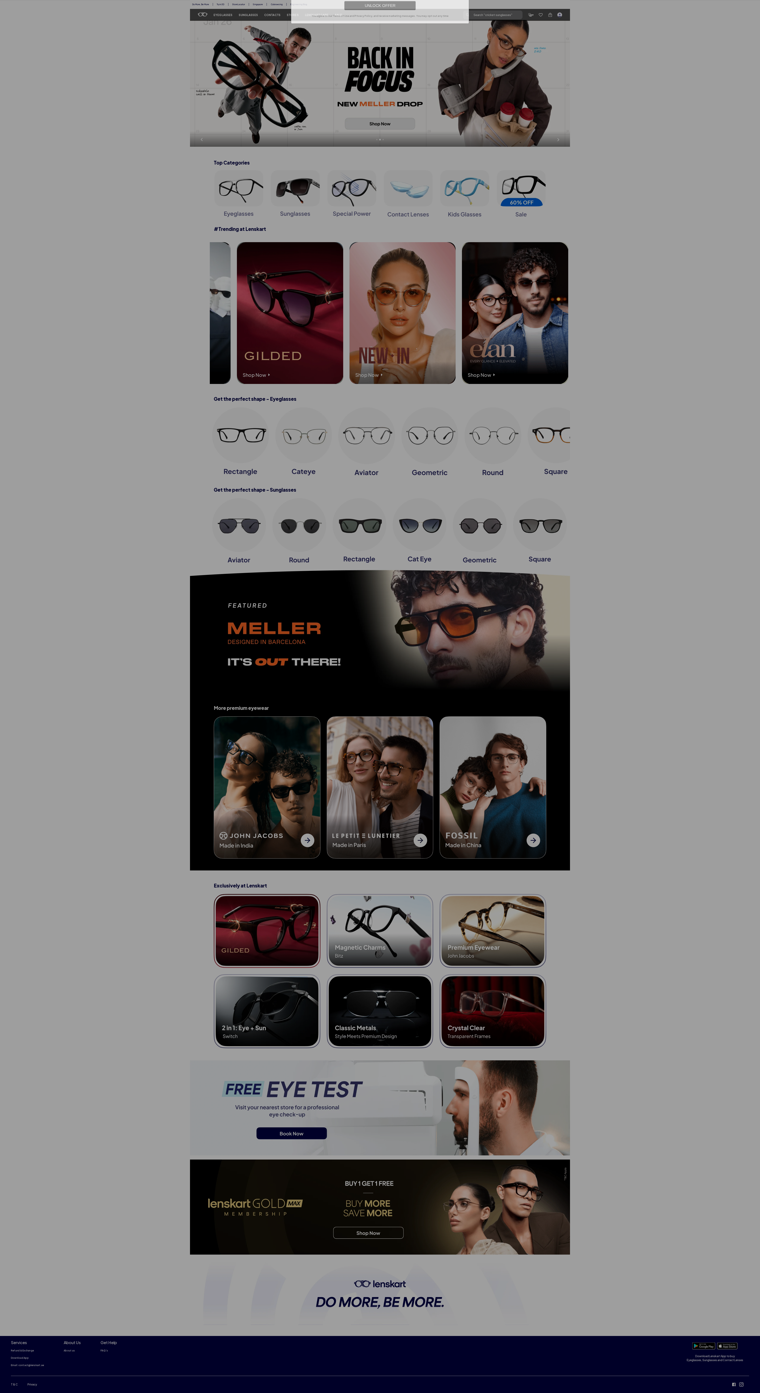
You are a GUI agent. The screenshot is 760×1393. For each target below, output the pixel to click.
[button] (465, 98)
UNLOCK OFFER (380, 150)
